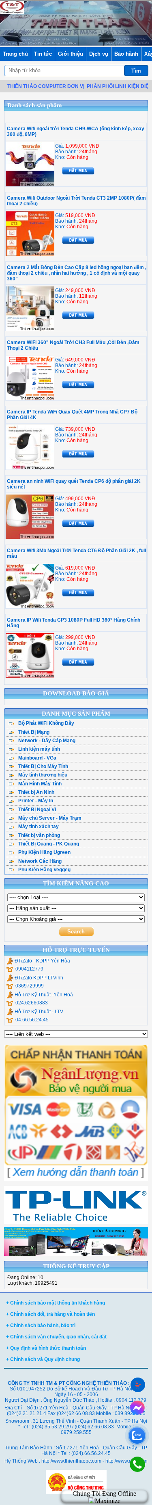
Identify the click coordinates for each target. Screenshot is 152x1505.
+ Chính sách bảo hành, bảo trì (40, 1325)
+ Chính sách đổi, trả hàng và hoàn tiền (50, 1314)
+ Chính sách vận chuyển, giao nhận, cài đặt (56, 1337)
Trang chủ (15, 54)
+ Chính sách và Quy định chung (43, 1359)
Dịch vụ (98, 54)
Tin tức (43, 54)
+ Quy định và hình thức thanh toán (46, 1348)
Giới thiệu (70, 54)
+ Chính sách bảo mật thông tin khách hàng (55, 1303)
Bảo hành (126, 54)
